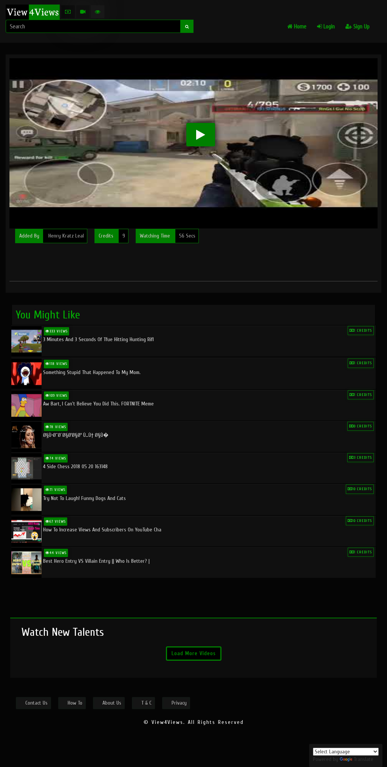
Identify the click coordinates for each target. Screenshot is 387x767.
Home (300, 26)
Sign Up (361, 26)
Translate (363, 759)
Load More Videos (194, 653)
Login (328, 26)
